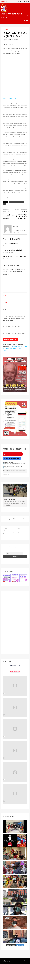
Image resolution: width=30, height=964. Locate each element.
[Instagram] (22, 1)
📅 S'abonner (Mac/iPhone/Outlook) (12, 454)
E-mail (5, 302)
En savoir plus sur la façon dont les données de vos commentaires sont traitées (15, 348)
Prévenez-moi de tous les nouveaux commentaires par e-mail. (12, 327)
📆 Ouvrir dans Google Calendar (11, 458)
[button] (7, 578)
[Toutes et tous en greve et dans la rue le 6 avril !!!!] (15, 707)
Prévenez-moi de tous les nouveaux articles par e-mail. (15, 334)
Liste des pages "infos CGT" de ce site (14, 519)
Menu (27, 20)
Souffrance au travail (18, 202)
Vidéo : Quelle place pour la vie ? (12, 243)
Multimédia (5, 29)
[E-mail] (28, 1)
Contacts (13, 535)
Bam (9, 961)
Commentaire (7, 274)
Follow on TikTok (15, 671)
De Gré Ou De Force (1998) (10, 98)
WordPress (3, 961)
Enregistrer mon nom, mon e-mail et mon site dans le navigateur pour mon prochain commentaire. (14, 318)
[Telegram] (24, 1)
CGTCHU (9, 39)
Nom (4, 295)
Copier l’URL (5, 474)
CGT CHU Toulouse (11, 13)
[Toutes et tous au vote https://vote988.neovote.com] (15, 794)
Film (10, 202)
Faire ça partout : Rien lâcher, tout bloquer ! (15, 256)
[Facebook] (18, 1)
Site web (5, 309)
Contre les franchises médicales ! (12, 250)
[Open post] (15, 750)
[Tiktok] (26, 1)
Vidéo (4, 204)
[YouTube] (20, 1)
